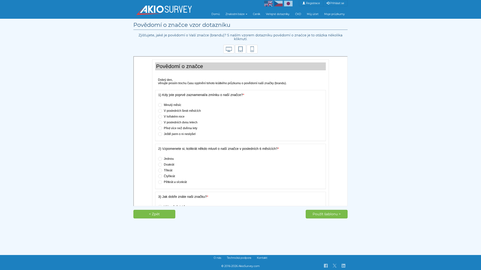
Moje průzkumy (334, 14)
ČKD (298, 14)
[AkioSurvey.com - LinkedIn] (344, 265)
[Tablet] (240, 49)
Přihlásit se (336, 3)
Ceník (256, 14)
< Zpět (154, 214)
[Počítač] (228, 49)
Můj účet (312, 14)
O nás (217, 258)
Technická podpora (239, 258)
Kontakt (262, 258)
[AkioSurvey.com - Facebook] (326, 265)
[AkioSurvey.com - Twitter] (335, 265)
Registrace (312, 3)
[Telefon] (252, 49)
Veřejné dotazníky (278, 14)
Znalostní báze (235, 14)
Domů (215, 14)
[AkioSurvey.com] (164, 4)
